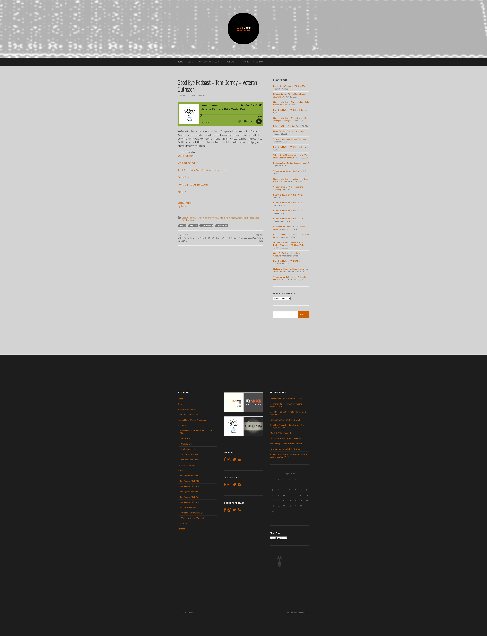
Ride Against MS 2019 (189, 497)
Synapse (192, 220)
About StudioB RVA (190, 454)
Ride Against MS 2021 (189, 486)
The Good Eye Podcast (189, 459)
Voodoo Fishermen (187, 507)
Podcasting (232, 217)
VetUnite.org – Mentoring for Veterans (193, 184)
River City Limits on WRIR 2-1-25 (287, 202)
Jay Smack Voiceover (202, 217)
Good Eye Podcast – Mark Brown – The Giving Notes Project (290, 119)
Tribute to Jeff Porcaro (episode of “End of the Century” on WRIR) (290, 156)
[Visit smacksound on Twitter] (234, 460)
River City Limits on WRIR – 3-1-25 (288, 195)
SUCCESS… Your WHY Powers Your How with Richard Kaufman (202, 170)
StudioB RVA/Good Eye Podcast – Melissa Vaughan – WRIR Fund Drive (289, 243)
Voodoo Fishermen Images (192, 512)
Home (180, 62)
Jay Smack (182, 206)
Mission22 (182, 191)
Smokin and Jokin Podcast (188, 162)
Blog (190, 62)
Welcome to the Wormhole (193, 518)
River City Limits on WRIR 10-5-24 (288, 261)
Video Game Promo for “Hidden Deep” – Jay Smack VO (198, 238)
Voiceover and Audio (209, 62)
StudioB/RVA (185, 438)
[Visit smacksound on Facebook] (225, 460)
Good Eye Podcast (185, 202)
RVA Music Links (188, 449)
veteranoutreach (207, 226)
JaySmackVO (214, 217)
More (246, 62)
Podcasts (232, 62)
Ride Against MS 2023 (189, 475)
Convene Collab (184, 177)
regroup (183, 226)
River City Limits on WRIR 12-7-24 (288, 218)
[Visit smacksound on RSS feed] (239, 485)
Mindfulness (224, 217)
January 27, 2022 (186, 95)
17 (278, 501)
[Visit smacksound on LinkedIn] (239, 460)
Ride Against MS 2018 (189, 502)
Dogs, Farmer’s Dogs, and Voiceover (289, 131)
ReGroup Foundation (186, 155)
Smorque (183, 523)
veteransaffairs (222, 226)
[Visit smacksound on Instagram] (229, 460)
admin (201, 95)
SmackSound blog (243, 217)
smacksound (188, 612)
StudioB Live (186, 443)
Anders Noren (298, 612)
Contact (260, 62)
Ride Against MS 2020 (189, 491)
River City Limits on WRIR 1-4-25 (287, 210)
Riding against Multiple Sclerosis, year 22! (291, 163)
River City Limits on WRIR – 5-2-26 (288, 110)
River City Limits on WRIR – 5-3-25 (288, 147)
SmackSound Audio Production (192, 420)
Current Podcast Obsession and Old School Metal (242, 238)
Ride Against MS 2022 (189, 481)
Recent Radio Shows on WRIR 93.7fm (289, 86)
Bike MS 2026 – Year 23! (284, 126)
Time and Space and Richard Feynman (289, 139)
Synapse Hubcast (187, 465)
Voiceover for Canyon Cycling (286, 171)
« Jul (272, 517)
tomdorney (193, 226)
